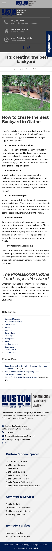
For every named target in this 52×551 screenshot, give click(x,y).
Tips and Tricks (10, 352)
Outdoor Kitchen (11, 344)
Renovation (9, 347)
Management (10, 338)
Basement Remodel (12, 319)
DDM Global (33, 548)
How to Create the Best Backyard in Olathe (25, 119)
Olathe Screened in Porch (17, 475)
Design (7, 327)
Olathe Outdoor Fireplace (17, 478)
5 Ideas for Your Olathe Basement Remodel (22, 377)
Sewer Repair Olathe (15, 514)
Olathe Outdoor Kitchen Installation (23, 485)
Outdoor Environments (16, 461)
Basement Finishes (14, 533)
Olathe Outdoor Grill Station (19, 482)
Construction (10, 324)
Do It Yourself (10, 330)
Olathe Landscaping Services (19, 511)
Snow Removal (10, 349)
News (7, 341)
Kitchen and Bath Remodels (18, 536)
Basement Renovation (13, 322)
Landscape (9, 336)
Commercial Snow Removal (18, 507)
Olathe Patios (12, 468)
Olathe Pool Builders (15, 465)
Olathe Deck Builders (15, 471)
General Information (13, 333)
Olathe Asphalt (13, 504)
